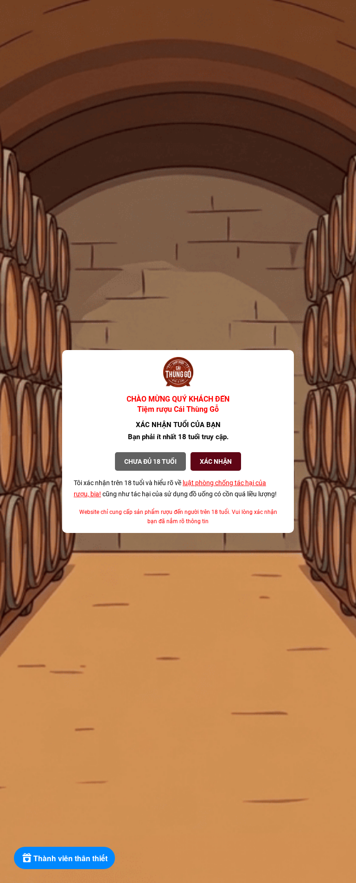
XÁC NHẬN (216, 461)
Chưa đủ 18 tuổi (150, 461)
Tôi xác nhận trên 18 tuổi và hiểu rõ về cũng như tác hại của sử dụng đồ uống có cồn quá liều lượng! (175, 488)
